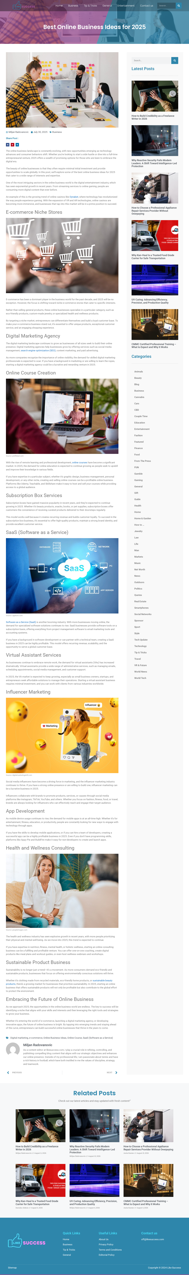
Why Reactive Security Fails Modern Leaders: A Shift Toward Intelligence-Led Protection (154, 163)
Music (137, 563)
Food (137, 454)
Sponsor (138, 620)
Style (136, 633)
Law (136, 537)
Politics (138, 588)
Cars (136, 403)
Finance (138, 448)
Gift (136, 492)
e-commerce (35, 1037)
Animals (138, 371)
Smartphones (141, 607)
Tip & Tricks (90, 5)
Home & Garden (142, 518)
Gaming (138, 480)
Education (139, 422)
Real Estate (140, 601)
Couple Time (140, 416)
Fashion (138, 435)
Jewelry (138, 531)
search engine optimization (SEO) (38, 350)
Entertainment (126, 5)
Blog (136, 384)
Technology (140, 646)
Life (136, 544)
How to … (139, 524)
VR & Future (140, 665)
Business (73, 5)
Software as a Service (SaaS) (21, 622)
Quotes (138, 595)
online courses (79, 462)
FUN (136, 467)
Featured (139, 441)
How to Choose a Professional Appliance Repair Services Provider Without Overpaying (154, 210)
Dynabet (74, 196)
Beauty (138, 378)
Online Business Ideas (54, 1037)
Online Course (74, 1037)
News (137, 575)
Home (59, 5)
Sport (137, 627)
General (107, 5)
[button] (7, 144)
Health (137, 505)
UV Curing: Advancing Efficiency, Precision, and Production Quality (150, 301)
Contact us (146, 5)
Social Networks (143, 614)
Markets (138, 556)
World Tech (140, 678)
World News (140, 671)
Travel (137, 658)
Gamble (138, 473)
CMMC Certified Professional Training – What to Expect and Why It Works (154, 346)
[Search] (179, 6)
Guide (137, 499)
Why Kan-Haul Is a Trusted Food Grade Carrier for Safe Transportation (153, 257)
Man (136, 550)
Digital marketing (19, 1037)
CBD (136, 409)
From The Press (142, 461)
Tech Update (140, 639)
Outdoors (139, 582)
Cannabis (139, 397)
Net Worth (139, 569)
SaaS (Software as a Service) (98, 1037)
